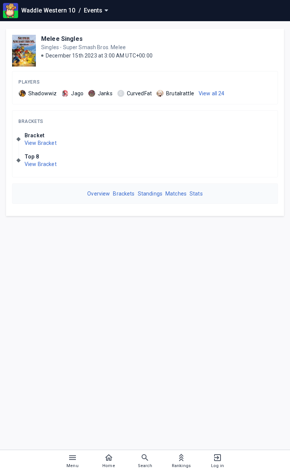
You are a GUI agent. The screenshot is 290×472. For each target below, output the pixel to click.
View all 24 (212, 93)
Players (29, 82)
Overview (98, 194)
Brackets (31, 121)
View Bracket (41, 143)
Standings (150, 194)
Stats (196, 194)
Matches (176, 194)
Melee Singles (62, 38)
